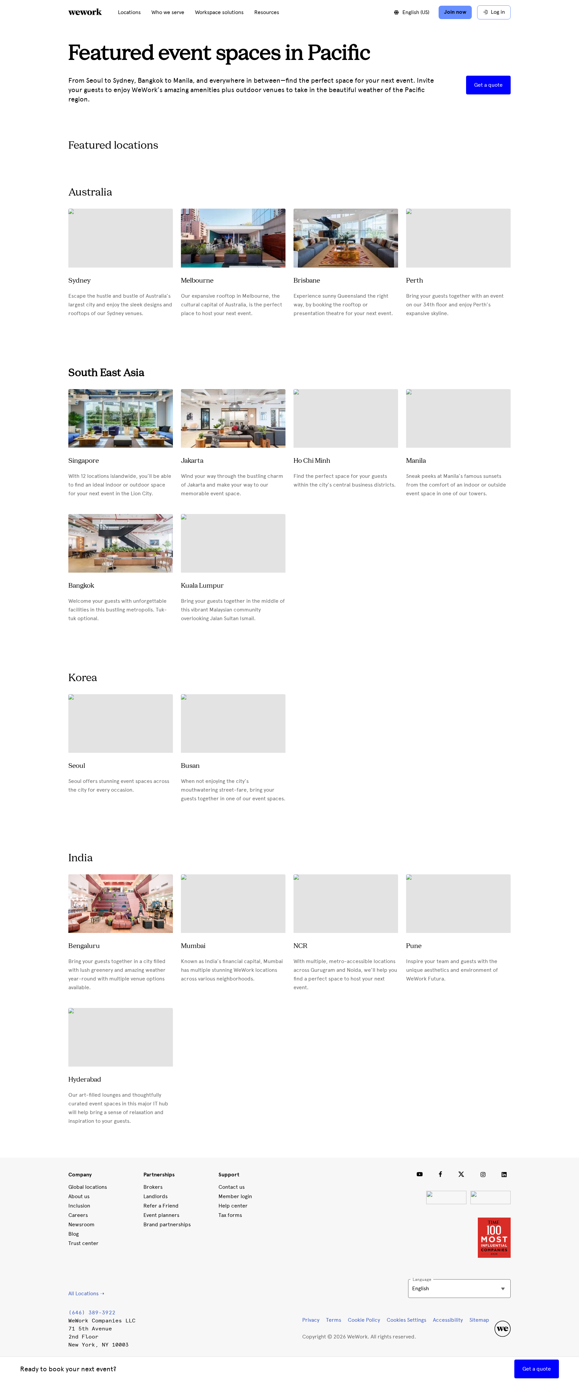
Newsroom (81, 1224)
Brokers (153, 1187)
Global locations (87, 1187)
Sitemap (479, 1320)
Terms (333, 1320)
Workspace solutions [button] (219, 12)
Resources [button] (266, 12)
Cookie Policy (364, 1320)
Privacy (310, 1320)
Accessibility (448, 1320)
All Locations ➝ (86, 1293)
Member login (235, 1196)
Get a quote (488, 85)
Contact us (231, 1187)
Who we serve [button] (167, 12)
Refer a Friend (161, 1206)
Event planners (161, 1215)
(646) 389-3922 (91, 1312)
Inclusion (79, 1206)
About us (78, 1196)
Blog (73, 1234)
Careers (78, 1215)
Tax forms (230, 1215)
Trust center (83, 1243)
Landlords (155, 1196)
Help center (233, 1206)
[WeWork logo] (93, 12)
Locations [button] (129, 12)
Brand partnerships (167, 1224)
